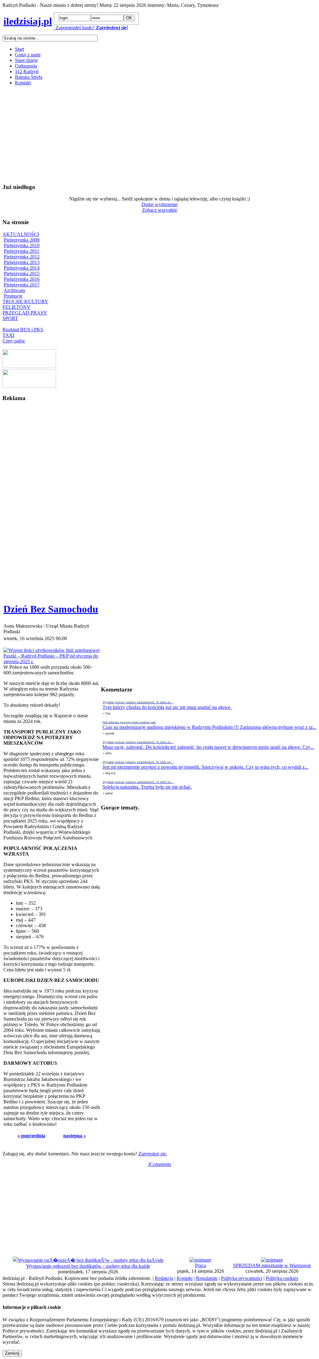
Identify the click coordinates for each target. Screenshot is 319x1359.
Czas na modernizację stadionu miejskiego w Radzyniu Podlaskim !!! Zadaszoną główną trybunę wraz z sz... (209, 727)
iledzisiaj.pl (27, 21)
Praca (200, 1265)
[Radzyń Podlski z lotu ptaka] (29, 366)
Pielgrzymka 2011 (21, 251)
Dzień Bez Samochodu (50, 609)
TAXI (8, 335)
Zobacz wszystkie (159, 210)
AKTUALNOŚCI (20, 234)
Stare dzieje (26, 60)
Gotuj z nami (27, 54)
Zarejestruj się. (152, 1153)
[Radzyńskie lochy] (29, 386)
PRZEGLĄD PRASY (24, 312)
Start (19, 49)
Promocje (13, 296)
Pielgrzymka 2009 (22, 240)
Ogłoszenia (26, 65)
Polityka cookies (282, 1278)
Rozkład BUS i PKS (22, 329)
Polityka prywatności (241, 1278)
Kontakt (23, 82)
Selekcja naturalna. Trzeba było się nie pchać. (147, 787)
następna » (74, 1135)
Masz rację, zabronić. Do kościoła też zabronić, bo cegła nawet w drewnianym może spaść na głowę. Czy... (208, 747)
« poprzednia (31, 1135)
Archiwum (14, 290)
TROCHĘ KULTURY (25, 301)
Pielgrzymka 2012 (22, 256)
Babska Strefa (28, 77)
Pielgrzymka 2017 (22, 284)
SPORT (10, 318)
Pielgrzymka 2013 (22, 262)
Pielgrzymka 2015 (22, 273)
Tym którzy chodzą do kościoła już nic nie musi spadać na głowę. (166, 707)
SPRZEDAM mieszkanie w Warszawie (272, 1265)
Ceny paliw (13, 340)
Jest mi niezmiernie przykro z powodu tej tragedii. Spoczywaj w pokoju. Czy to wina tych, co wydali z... (205, 767)
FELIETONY (16, 307)
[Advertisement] (159, 134)
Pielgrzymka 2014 (22, 268)
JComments (159, 1164)
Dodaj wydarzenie (159, 204)
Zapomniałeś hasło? (74, 27)
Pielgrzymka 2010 (22, 245)
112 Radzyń (27, 71)
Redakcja (164, 1278)
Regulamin (206, 1278)
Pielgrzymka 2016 (22, 279)
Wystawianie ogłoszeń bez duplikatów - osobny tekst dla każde (88, 1266)
